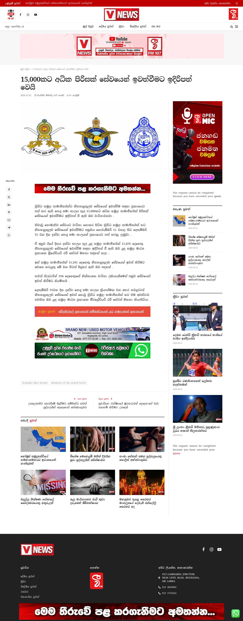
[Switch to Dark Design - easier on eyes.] (236, 3)
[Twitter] (9, 197)
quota (217, 196)
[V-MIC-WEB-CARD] (197, 142)
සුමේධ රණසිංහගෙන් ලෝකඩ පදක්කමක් (192, 382)
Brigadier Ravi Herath (34, 382)
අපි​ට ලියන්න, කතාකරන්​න (217, 3)
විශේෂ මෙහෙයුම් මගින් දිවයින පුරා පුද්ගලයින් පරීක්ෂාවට (58, 3)
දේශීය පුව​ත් (106, 26)
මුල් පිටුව (88, 26)
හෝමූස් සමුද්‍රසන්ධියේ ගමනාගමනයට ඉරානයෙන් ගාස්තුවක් (38, 460)
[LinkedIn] (9, 205)
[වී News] (121, 14)
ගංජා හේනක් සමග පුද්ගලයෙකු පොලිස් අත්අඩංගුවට (140, 458)
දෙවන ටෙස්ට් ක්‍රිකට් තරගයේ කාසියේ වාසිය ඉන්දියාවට (197, 336)
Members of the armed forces (68, 382)
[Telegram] (9, 227)
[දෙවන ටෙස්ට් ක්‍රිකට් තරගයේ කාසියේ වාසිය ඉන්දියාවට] (197, 317)
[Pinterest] (9, 212)
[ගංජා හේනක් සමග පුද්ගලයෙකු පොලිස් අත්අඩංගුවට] (141, 439)
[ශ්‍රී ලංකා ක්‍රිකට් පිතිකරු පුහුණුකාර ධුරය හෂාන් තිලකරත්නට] (197, 409)
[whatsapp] (92, 350)
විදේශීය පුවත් (138, 26)
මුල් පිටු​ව (25, 69)
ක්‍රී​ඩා (121, 26)
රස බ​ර (155, 26)
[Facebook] (9, 189)
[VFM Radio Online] (10, 15)
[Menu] (236, 26)
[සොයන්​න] (232, 26)
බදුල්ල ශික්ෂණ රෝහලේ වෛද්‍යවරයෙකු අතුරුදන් (37, 501)
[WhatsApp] (9, 235)
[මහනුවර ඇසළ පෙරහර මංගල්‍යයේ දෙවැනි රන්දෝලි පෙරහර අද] (141, 482)
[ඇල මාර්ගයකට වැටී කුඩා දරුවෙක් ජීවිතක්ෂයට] (92, 482)
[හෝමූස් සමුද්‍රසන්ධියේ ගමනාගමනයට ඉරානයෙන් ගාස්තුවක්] (43, 439)
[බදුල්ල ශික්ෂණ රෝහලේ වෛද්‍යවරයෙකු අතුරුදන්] (43, 482)
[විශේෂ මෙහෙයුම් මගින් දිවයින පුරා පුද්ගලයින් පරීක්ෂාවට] (92, 439)
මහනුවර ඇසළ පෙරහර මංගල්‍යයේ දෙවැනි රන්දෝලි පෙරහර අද (137, 503)
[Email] (9, 220)
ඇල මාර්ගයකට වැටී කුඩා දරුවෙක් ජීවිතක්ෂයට (87, 501)
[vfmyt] (121, 46)
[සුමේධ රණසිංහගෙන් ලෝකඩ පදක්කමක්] (197, 363)
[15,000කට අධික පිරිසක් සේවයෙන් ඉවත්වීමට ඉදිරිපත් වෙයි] (92, 137)
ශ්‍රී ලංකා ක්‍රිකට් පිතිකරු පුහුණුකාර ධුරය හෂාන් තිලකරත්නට (196, 429)
